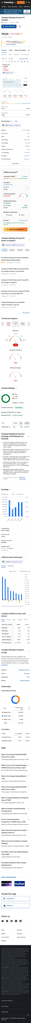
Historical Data (25, 54)
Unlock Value (24, 103)
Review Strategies (11, 44)
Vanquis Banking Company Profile (12, 651)
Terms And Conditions (7, 1000)
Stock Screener (12, 6)
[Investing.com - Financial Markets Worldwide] (10, 2)
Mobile (3, 933)
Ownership (16, 54)
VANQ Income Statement (11, 557)
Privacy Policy (4, 1006)
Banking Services (24, 670)
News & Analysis (20, 50)
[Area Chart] (5, 59)
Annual (3, 566)
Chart (11, 50)
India (20, 6)
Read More (4, 665)
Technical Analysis (9, 318)
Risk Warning (4, 1012)
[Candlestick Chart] (3, 59)
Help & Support (21, 937)
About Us (19, 930)
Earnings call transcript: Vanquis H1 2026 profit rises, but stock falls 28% (15, 292)
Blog (2, 930)
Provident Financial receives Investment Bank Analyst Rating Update (15, 259)
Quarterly (10, 566)
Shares (4, 6)
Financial (27, 673)
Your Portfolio (5, 937)
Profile (10, 54)
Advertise (19, 933)
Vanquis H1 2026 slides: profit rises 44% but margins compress (15, 281)
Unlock (19, 642)
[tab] (8, 324)
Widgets (3, 940)
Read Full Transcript (22, 478)
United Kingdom (25, 680)
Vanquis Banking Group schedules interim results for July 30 (13, 303)
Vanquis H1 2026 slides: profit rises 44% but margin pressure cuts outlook (15, 270)
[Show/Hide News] (12, 59)
